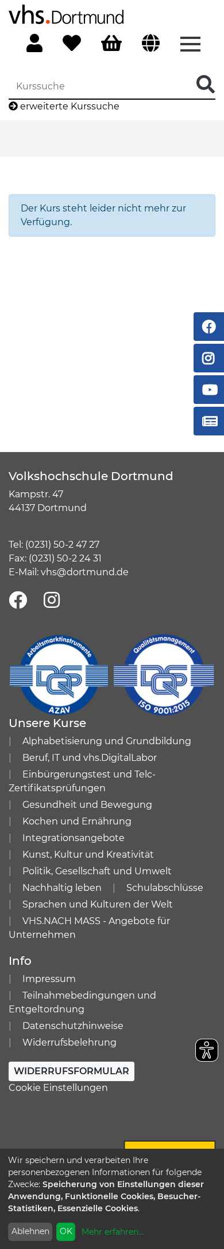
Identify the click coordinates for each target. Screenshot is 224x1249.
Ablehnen (30, 1231)
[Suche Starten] (205, 85)
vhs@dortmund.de (85, 572)
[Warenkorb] (111, 44)
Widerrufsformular (71, 1071)
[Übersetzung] (151, 44)
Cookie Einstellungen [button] (58, 1087)
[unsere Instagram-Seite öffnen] (52, 601)
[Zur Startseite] (66, 13)
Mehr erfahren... (113, 1232)
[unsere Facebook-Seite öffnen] (18, 601)
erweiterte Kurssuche (68, 106)
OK (66, 1231)
